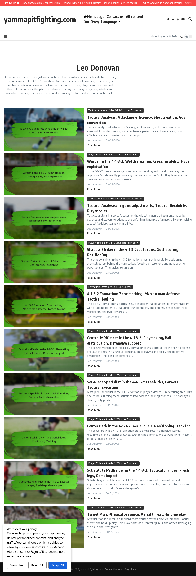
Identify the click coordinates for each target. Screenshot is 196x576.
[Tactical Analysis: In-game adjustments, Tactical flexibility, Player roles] (44, 218)
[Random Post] (181, 36)
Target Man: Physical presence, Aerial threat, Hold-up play (136, 514)
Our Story (91, 22)
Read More (94, 145)
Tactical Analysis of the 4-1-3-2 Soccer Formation (115, 110)
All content (134, 16)
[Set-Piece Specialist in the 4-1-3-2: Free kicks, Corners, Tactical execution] (44, 394)
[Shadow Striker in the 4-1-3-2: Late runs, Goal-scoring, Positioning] (44, 262)
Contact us (115, 16)
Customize (16, 565)
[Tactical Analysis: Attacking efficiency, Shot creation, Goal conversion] (44, 129)
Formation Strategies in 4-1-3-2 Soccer (109, 286)
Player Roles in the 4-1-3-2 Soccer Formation (113, 154)
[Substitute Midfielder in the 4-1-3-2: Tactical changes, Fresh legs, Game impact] (44, 482)
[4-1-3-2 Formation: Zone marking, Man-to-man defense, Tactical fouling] (44, 306)
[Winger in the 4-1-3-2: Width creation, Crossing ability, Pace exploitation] (44, 174)
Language (109, 22)
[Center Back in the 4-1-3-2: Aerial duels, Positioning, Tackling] (44, 438)
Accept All (57, 565)
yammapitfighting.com (40, 19)
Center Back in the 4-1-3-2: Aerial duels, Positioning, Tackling (139, 425)
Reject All (37, 565)
